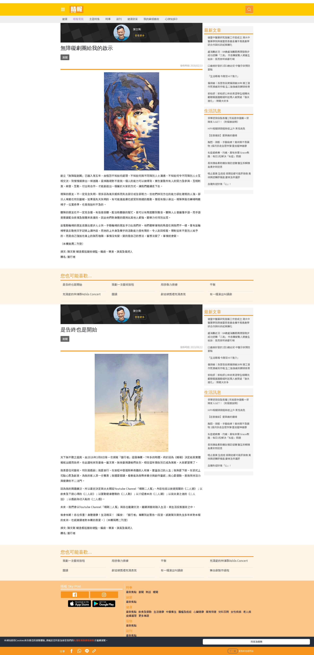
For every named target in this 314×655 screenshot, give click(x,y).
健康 (64, 19)
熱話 (148, 592)
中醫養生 (171, 612)
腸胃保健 (211, 612)
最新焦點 (131, 592)
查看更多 (140, 35)
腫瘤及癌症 (185, 612)
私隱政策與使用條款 (84, 640)
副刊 (119, 19)
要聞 (141, 592)
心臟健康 (198, 612)
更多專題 (144, 616)
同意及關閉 (256, 641)
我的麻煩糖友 (151, 19)
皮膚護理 (131, 616)
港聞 (65, 57)
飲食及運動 (145, 612)
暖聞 (155, 592)
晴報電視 (78, 19)
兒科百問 (223, 612)
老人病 (247, 612)
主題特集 (94, 19)
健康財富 (132, 19)
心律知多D (171, 19)
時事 (108, 19)
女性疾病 (236, 612)
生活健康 (159, 612)
